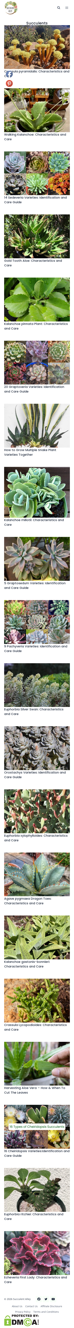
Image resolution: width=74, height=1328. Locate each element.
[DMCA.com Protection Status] (37, 1320)
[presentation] (37, 47)
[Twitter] (46, 1299)
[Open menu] (67, 7)
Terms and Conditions (46, 1311)
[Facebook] (39, 1299)
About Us (17, 1306)
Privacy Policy (22, 1311)
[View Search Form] (59, 8)
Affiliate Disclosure (51, 1306)
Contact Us (31, 1306)
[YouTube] (53, 1299)
